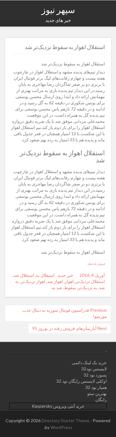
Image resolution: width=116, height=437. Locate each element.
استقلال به (45, 275)
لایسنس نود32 (94, 368)
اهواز (69, 281)
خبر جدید (65, 275)
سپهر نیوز (58, 9)
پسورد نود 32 (95, 374)
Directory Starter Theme (65, 420)
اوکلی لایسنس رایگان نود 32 (81, 381)
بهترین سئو (97, 393)
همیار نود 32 (96, 387)
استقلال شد (23, 275)
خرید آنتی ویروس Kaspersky (58, 406)
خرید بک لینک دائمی (89, 362)
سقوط (70, 287)
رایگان (101, 399)
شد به (57, 287)
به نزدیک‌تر (87, 287)
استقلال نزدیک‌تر (90, 281)
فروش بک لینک (96, 263)
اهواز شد (55, 281)
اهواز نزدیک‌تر (33, 281)
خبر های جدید (58, 20)
